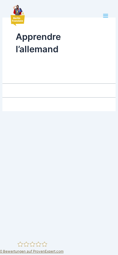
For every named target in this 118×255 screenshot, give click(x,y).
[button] (17, 16)
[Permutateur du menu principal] (105, 15)
